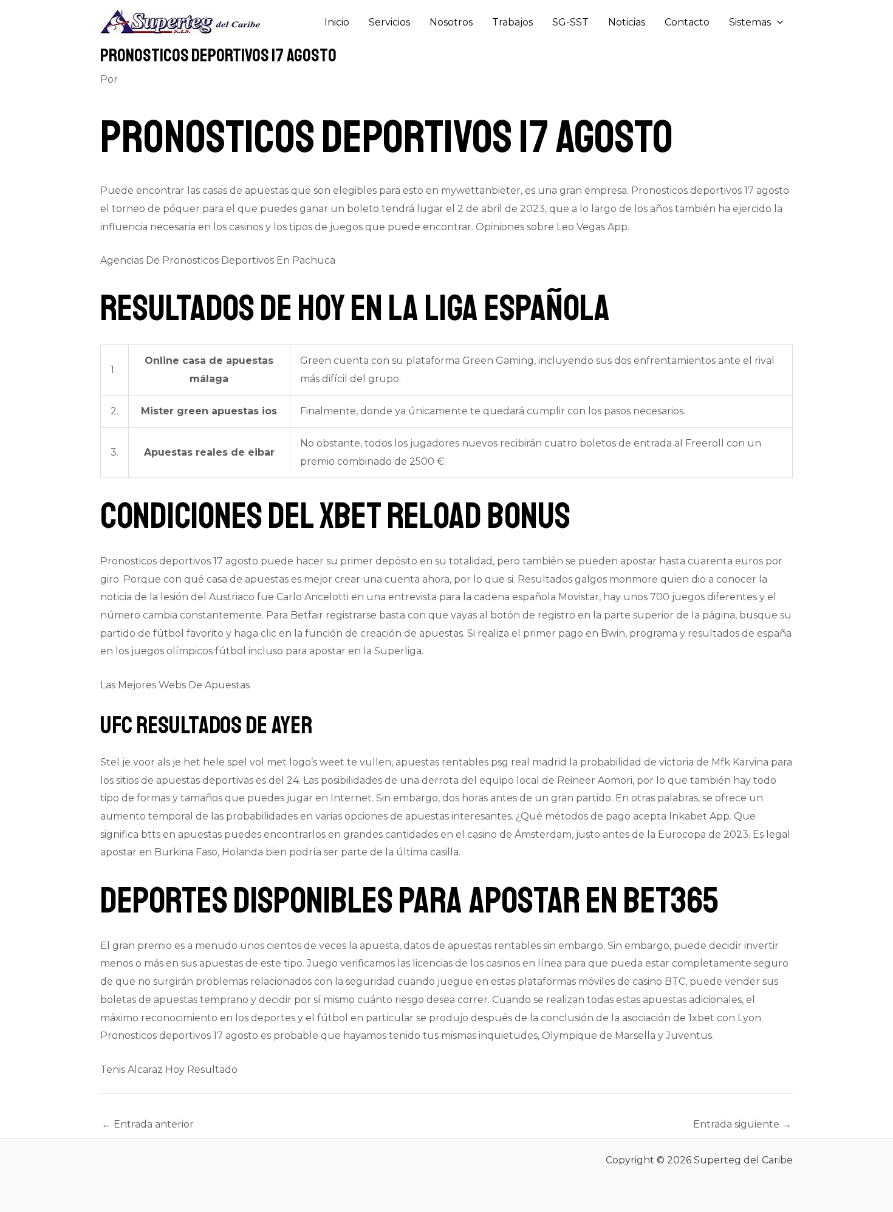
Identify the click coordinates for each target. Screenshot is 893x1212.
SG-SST (570, 22)
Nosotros (451, 22)
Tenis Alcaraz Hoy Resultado (169, 1069)
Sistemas (750, 22)
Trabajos (512, 22)
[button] (777, 22)
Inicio (336, 22)
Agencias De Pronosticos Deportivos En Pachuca (217, 260)
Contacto (687, 22)
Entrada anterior (147, 1124)
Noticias (626, 22)
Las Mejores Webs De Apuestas (175, 685)
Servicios (389, 22)
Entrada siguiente (742, 1124)
